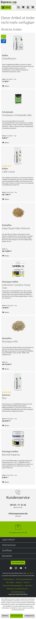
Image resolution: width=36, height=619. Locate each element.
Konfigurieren (29, 616)
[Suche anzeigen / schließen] (18, 7)
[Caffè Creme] (18, 156)
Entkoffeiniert (9, 58)
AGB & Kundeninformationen (24, 579)
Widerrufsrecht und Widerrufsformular (17, 589)
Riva (4, 398)
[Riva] (18, 382)
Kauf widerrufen (18, 562)
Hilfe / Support (10, 582)
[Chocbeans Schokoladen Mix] (18, 99)
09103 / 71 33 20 (18, 505)
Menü (8, 7)
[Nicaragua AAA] (18, 325)
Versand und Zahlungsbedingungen (13, 585)
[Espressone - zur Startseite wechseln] (8, 2)
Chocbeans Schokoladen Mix (17, 115)
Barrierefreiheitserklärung (18, 592)
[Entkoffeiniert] (18, 43)
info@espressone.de (18, 514)
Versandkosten (30, 573)
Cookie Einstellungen (8, 579)
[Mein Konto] (28, 7)
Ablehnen (5, 616)
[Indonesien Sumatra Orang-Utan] (18, 269)
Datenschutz (28, 585)
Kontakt (26, 582)
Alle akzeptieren (16, 616)
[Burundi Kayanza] (18, 439)
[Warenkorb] (33, 7)
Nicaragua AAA (10, 341)
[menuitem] (5, 7)
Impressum (19, 582)
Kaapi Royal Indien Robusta (16, 228)
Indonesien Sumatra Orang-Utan (16, 286)
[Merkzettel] (23, 7)
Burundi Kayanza (11, 455)
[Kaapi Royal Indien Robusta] (18, 212)
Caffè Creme (8, 172)
